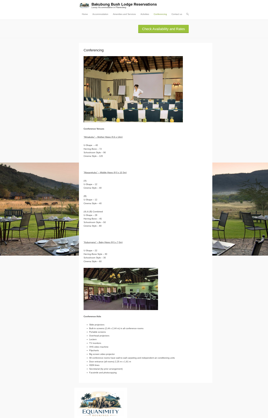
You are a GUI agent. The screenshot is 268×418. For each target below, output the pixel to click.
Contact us (177, 14)
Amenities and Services (124, 14)
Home (85, 14)
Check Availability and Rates (163, 29)
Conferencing (160, 14)
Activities (145, 14)
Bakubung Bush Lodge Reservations (124, 4)
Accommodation (100, 14)
